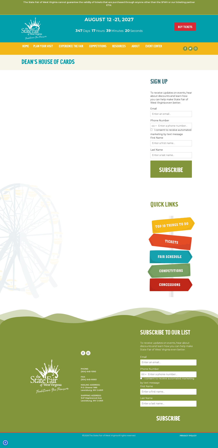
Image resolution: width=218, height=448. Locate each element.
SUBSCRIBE (171, 169)
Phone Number (159, 120)
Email (153, 109)
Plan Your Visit (43, 46)
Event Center (153, 46)
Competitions (97, 46)
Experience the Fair (71, 46)
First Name (156, 138)
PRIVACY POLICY (188, 435)
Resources (119, 46)
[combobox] (154, 126)
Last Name (156, 150)
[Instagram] (195, 48)
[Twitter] (190, 48)
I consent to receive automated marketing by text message (170, 132)
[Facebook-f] (185, 48)
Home (25, 46)
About (136, 46)
